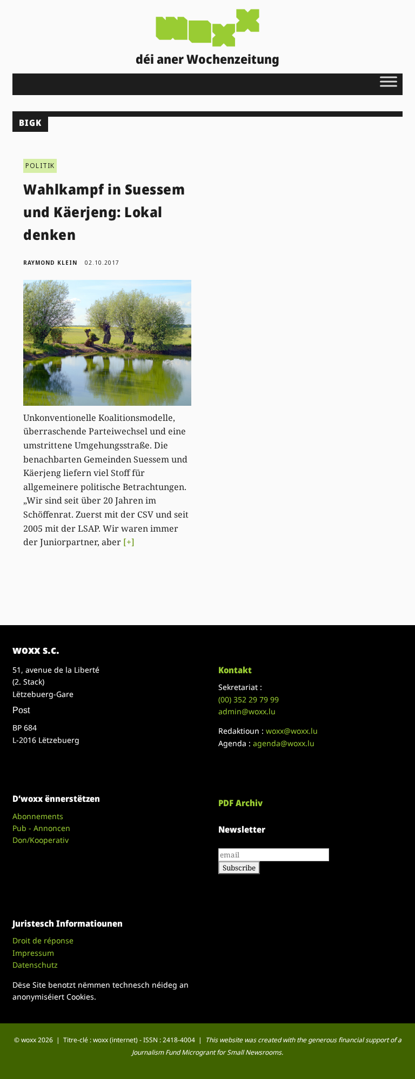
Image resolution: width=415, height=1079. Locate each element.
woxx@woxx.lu (292, 731)
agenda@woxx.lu (283, 743)
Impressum (33, 953)
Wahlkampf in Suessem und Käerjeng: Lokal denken (104, 211)
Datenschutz (35, 965)
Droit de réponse (42, 940)
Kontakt (235, 670)
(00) (248, 699)
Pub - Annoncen (41, 828)
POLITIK (40, 165)
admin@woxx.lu (247, 711)
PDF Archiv (240, 803)
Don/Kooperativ (40, 840)
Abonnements (37, 816)
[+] (129, 542)
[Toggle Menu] (388, 81)
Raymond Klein (50, 262)
